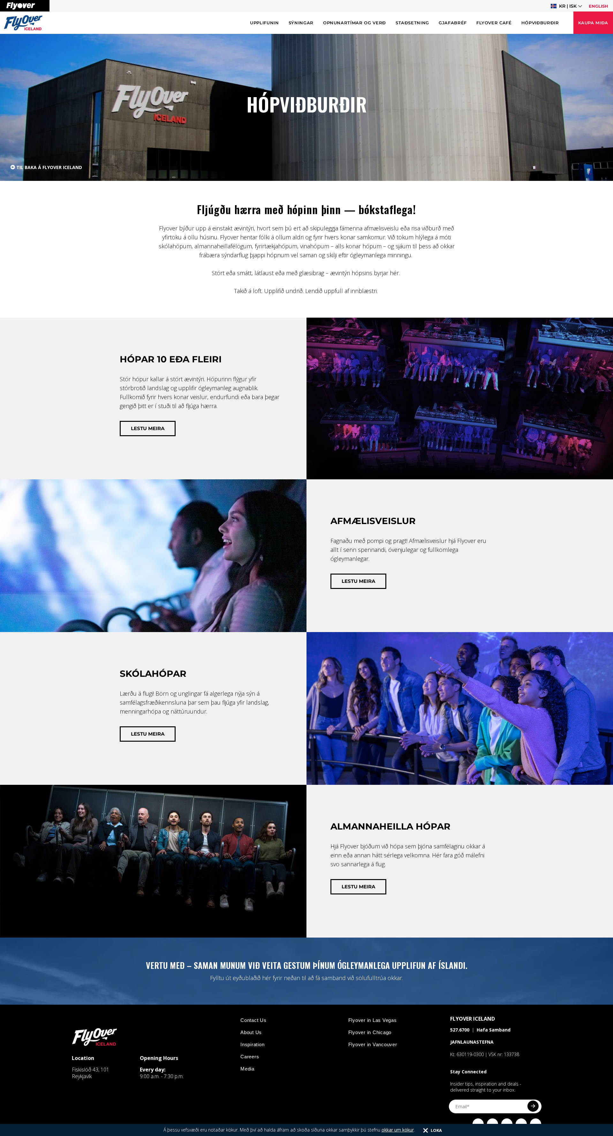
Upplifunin (264, 22)
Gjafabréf (453, 22)
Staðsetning (412, 22)
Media (247, 1068)
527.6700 (459, 1030)
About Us (251, 1032)
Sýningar (301, 22)
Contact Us (253, 1020)
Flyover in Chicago (370, 1032)
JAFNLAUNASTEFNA (472, 1042)
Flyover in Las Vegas (372, 1020)
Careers (249, 1056)
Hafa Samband (494, 1030)
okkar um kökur (398, 1130)
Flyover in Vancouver (372, 1044)
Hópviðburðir (540, 22)
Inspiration (252, 1044)
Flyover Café (494, 22)
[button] (566, 6)
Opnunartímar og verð (354, 22)
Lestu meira (147, 428)
